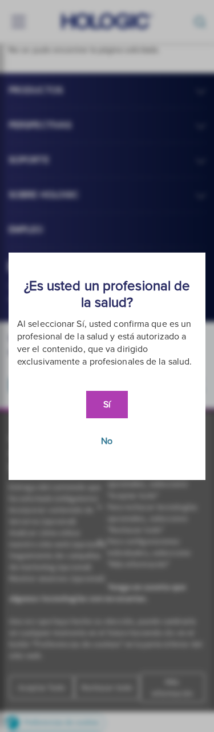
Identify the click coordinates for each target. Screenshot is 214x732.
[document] (107, 366)
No (106, 441)
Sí (107, 404)
